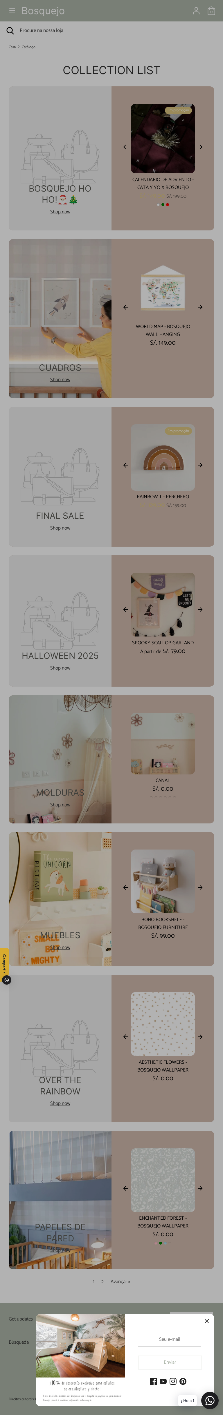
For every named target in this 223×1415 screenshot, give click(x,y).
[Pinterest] (182, 1382)
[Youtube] (163, 1382)
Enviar (170, 1362)
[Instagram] (173, 1382)
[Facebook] (153, 1382)
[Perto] (206, 1321)
